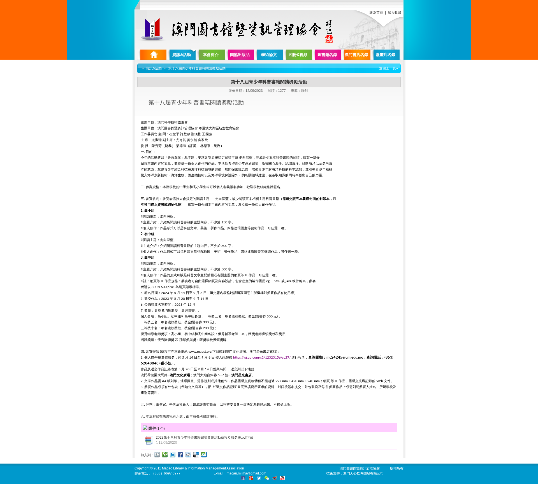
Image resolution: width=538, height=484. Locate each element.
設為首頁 (376, 13)
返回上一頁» (388, 68)
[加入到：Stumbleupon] (204, 454)
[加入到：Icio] (196, 454)
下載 (250, 437)
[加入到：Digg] (157, 454)
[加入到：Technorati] (165, 454)
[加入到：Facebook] (180, 454)
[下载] (149, 444)
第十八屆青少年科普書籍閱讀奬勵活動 (197, 68)
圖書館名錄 (327, 54)
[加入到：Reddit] (188, 454)
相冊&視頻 (298, 54)
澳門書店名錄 (356, 54)
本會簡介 (211, 54)
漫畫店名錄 (385, 54)
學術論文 (269, 54)
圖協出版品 (240, 54)
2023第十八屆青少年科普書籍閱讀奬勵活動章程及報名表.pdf (201, 437)
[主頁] (152, 55)
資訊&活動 (181, 54)
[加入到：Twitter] (172, 454)
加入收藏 (394, 13)
